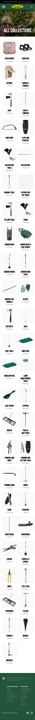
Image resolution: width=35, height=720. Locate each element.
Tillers (25, 611)
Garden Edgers (9, 271)
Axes (9, 110)
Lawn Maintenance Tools (26, 378)
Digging (9, 688)
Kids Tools (9, 351)
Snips (9, 586)
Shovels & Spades (25, 560)
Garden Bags (9, 244)
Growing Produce (26, 690)
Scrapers (25, 509)
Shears (9, 559)
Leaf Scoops (9, 405)
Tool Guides (24, 692)
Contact (23, 702)
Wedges (25, 635)
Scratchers (9, 534)
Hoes (25, 326)
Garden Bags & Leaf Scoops (25, 246)
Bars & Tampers (25, 112)
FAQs (22, 700)
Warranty (23, 698)
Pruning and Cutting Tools (25, 459)
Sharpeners (25, 534)
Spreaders (9, 611)
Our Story (23, 694)
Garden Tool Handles (9, 300)
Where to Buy (24, 696)
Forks (25, 219)
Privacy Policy (25, 704)
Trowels (9, 635)
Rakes (25, 485)
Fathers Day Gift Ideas (25, 194)
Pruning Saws (9, 485)
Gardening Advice (26, 688)
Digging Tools (9, 192)
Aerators (25, 58)
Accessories (9, 58)
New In (9, 430)
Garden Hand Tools (25, 273)
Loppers (26, 405)
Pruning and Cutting (12, 696)
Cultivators (25, 165)
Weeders (9, 660)
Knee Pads (25, 351)
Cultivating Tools (9, 166)
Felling (8, 690)
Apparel (9, 83)
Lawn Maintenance (12, 694)
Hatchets (9, 326)
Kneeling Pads (9, 375)
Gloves (25, 299)
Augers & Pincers (25, 84)
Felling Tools (9, 219)
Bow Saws (9, 137)
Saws (9, 509)
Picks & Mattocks (25, 432)
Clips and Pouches (25, 139)
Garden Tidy (10, 698)
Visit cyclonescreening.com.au (25, 1)
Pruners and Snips (9, 459)
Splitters (25, 586)
